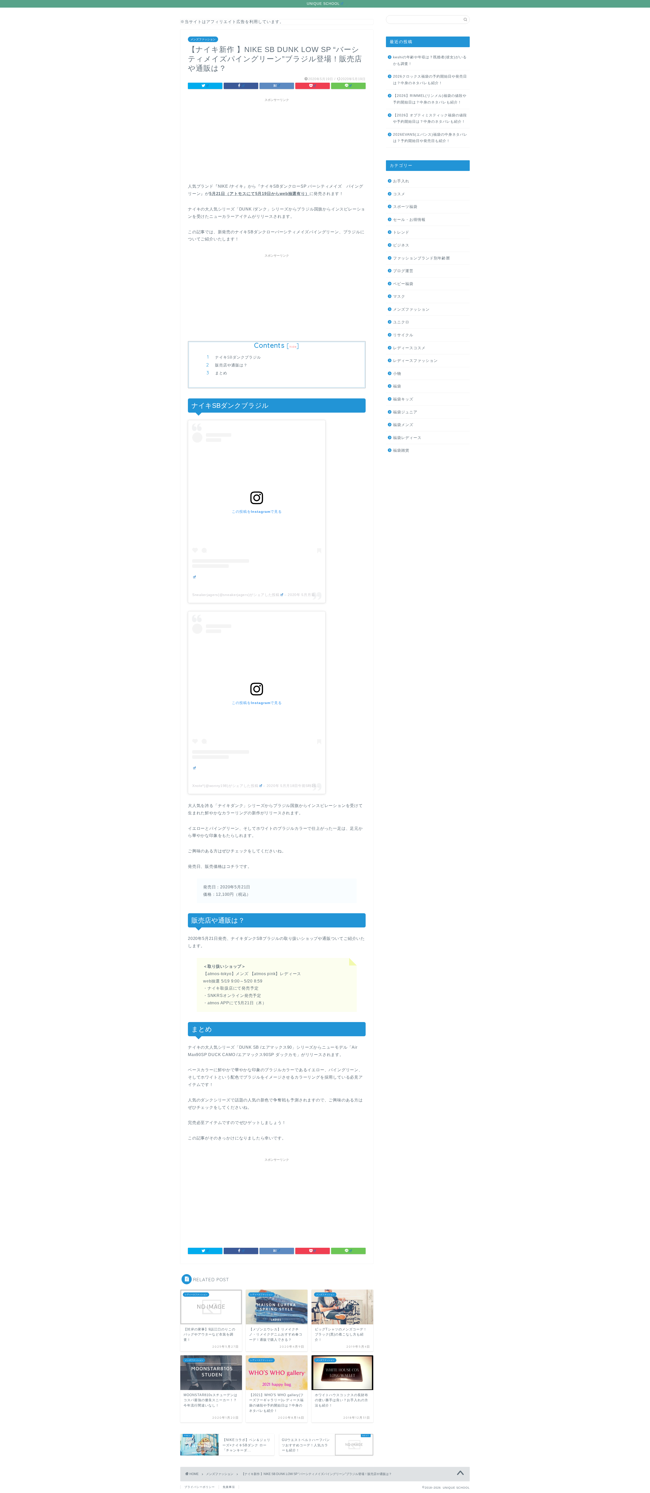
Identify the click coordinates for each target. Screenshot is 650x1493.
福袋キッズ (403, 399)
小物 (397, 373)
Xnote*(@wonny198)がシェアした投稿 (225, 786)
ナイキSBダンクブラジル (238, 357)
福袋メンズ (403, 425)
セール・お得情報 (409, 219)
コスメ (399, 194)
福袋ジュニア (405, 412)
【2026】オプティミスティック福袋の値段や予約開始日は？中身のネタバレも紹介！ (430, 118)
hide (293, 346)
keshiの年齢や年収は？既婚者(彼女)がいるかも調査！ (430, 60)
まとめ (221, 373)
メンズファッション (203, 39)
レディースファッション (415, 360)
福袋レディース (407, 437)
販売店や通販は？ (231, 365)
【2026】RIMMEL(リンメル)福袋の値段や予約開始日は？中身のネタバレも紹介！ (429, 99)
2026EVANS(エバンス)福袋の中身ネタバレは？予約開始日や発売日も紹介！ (430, 138)
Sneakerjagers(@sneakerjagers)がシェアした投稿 (236, 595)
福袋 (397, 386)
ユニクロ (401, 322)
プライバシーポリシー (199, 1486)
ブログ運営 (403, 271)
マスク (399, 296)
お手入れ (401, 181)
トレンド (401, 232)
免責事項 (229, 1486)
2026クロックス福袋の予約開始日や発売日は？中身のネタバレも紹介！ (430, 80)
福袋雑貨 (401, 450)
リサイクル (403, 335)
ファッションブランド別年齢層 (421, 258)
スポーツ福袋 (405, 206)
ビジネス (401, 245)
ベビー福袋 (403, 284)
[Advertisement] (277, 139)
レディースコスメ (409, 348)
